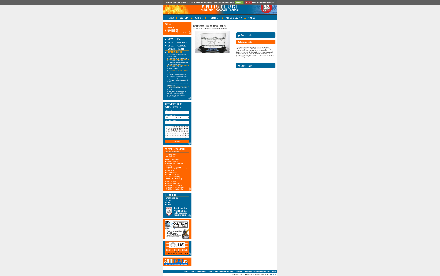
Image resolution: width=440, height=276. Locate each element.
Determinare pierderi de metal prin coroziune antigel (177, 63)
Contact (273, 271)
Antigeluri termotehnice (198, 271)
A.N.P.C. (169, 204)
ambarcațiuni (171, 154)
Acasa (186, 271)
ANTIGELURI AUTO (174, 39)
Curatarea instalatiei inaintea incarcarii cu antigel (177, 77)
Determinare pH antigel (176, 60)
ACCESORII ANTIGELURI (176, 49)
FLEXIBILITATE (214, 17)
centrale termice (172, 161)
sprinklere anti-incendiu (174, 180)
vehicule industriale (173, 183)
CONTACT (252, 17)
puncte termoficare (173, 176)
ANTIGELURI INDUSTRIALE (177, 45)
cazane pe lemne (172, 160)
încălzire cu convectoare (175, 187)
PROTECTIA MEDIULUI (234, 17)
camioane (169, 158)
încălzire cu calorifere (174, 185)
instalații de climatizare (174, 167)
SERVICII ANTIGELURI (175, 52)
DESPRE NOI (184, 17)
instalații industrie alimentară (176, 169)
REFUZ (248, 2)
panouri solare (171, 172)
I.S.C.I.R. (169, 200)
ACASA (171, 17)
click (169, 33)
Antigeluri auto (213, 271)
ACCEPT (239, 2)
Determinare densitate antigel (178, 58)
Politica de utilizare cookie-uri (263, 2)
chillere (168, 165)
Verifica (177, 141)
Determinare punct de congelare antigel (175, 67)
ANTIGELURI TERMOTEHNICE (177, 42)
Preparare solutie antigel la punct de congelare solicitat (176, 92)
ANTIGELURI (220, 5)
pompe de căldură (172, 174)
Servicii (246, 271)
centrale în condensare (174, 163)
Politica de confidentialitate (260, 271)
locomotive (170, 171)
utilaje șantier (171, 182)
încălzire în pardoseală (174, 189)
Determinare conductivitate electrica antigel (176, 55)
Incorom (273, 274)
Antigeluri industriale (226, 271)
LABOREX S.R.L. (172, 198)
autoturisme (170, 156)
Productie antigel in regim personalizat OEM (176, 96)
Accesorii (239, 271)
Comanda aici (246, 35)
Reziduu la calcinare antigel (177, 74)
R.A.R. (168, 202)
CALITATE (198, 17)
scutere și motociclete (174, 178)
